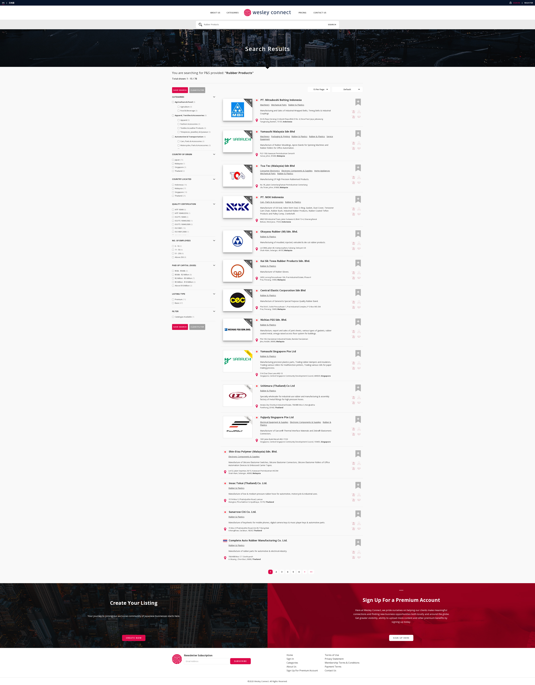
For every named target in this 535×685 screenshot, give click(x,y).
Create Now (134, 638)
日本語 (11, 3)
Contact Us (319, 12)
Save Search (180, 90)
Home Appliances (322, 170)
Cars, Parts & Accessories (271, 202)
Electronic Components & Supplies (297, 170)
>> (311, 571)
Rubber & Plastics (296, 105)
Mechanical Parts (279, 105)
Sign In (516, 3)
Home (290, 655)
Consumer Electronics (270, 170)
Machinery (264, 105)
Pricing (302, 12)
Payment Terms (333, 666)
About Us (215, 12)
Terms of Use (332, 655)
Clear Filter (197, 90)
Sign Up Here (401, 638)
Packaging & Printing (280, 136)
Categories (233, 12)
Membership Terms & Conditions (342, 662)
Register (528, 3)
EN (3, 3)
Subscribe (240, 661)
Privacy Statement (334, 658)
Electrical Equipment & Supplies (274, 422)
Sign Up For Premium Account (302, 670)
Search (332, 24)
